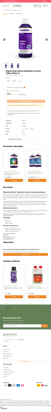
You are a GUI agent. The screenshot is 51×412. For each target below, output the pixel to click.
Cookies (4, 376)
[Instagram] (10, 394)
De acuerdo (4, 408)
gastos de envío (22, 94)
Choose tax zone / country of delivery (15, 87)
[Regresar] (4, 39)
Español (44, 1)
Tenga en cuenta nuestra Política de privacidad (13, 323)
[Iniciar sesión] (44, 6)
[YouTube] (7, 394)
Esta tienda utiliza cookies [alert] (5, 399)
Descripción (11, 13)
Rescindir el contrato (25, 361)
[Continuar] (46, 39)
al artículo (13, 180)
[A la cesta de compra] (47, 6)
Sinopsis (5, 13)
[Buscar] (40, 6)
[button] (6, 65)
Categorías (18, 5)
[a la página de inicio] (7, 6)
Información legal (7, 364)
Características (19, 13)
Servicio (5, 346)
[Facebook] (4, 394)
